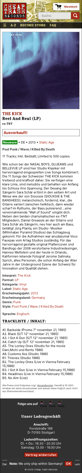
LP (17, 280)
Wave (34, 306)
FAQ (53, 25)
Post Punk (19, 306)
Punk (17, 302)
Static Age (46, 142)
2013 (34, 293)
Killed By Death (52, 306)
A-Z (13, 25)
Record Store (33, 25)
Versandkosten (45, 385)
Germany (38, 298)
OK (68, 464)
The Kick (12, 113)
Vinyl (22, 284)
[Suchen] (75, 15)
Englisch (23, 314)
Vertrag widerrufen (41, 455)
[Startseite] (14, 11)
